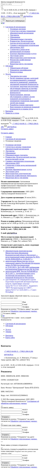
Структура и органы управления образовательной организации (22, 32)
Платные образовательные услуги (23, 54)
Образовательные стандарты (21, 39)
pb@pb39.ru (28, 16)
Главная (8, 137)
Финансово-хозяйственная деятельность (21, 176)
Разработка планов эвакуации (21, 105)
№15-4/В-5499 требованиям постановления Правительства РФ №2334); (22, 268)
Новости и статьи (12, 113)
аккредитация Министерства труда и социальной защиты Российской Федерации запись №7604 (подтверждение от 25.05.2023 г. (22, 264)
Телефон (25, 307)
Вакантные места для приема (21, 64)
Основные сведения (18, 29)
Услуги (8, 74)
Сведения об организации (15, 27)
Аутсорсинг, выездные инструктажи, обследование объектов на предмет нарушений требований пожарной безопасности (24, 89)
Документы (14, 35)
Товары (8, 332)
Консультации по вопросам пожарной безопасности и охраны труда (25, 108)
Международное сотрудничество (23, 58)
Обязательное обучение (19, 68)
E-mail (24, 304)
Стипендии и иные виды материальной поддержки (20, 50)
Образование (15, 37)
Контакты (9, 111)
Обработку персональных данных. (23, 311)
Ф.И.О (25, 410)
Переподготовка (16, 72)
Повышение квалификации (20, 70)
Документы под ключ (18, 76)
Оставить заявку (7, 129)
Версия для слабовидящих (15, 21)
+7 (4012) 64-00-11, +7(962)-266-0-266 (18, 351)
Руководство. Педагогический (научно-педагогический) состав (22, 42)
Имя (24, 302)
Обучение (9, 66)
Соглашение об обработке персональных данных (20, 402)
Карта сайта (10, 338)
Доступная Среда (16, 56)
